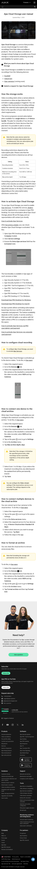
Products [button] (26, 2)
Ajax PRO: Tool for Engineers (27, 736)
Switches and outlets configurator (25, 804)
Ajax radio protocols (6, 755)
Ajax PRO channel (5, 847)
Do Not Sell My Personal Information (10, 861)
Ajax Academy (23, 835)
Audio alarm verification (26, 825)
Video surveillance (6, 736)
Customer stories (5, 774)
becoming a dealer (11, 225)
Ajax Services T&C (5, 863)
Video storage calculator (26, 793)
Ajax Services (6, 208)
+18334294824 (7, 696)
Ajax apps (29, 360)
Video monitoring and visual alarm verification (27, 822)
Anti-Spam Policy (25, 861)
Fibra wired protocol (6, 753)
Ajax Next (3, 845)
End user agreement (17, 863)
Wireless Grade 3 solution (7, 782)
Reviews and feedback (7, 849)
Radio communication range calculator (27, 801)
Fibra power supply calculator (27, 808)
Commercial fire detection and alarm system (9, 779)
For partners (23, 833)
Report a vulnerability (25, 856)
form (22, 215)
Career (3, 842)
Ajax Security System (25, 734)
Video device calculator (26, 795)
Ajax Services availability (26, 791)
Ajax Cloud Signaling (25, 750)
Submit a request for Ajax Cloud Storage (18, 86)
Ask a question (18, 654)
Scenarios (22, 755)
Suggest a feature (8, 718)
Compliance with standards (27, 778)
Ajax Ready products (6, 750)
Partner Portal (23, 838)
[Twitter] (18, 724)
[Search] (35, 7)
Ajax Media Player (24, 753)
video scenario (15, 103)
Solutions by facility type (7, 776)
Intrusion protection (6, 734)
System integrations (6, 748)
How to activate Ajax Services (12, 221)
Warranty (25, 863)
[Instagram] (12, 724)
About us (3, 835)
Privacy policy (15, 856)
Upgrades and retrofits (6, 795)
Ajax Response (23, 743)
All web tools (23, 810)
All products (4, 743)
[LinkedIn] (23, 724)
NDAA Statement (16, 859)
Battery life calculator (25, 797)
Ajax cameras (9, 81)
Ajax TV (22, 746)
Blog (2, 833)
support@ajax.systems (9, 698)
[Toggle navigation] (34, 2)
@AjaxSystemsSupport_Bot (10, 701)
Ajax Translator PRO (25, 748)
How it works (4, 798)
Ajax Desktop (23, 739)
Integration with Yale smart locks (8, 790)
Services (3, 746)
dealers (30, 208)
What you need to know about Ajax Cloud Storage (19, 65)
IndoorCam (8, 79)
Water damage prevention (7, 793)
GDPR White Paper (5, 859)
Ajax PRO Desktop (24, 741)
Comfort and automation (7, 741)
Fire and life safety (6, 739)
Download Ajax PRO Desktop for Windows (16, 300)
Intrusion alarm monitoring (26, 819)
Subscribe (6, 673)
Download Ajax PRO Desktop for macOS (15, 304)
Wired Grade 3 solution (7, 785)
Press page (4, 838)
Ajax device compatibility (26, 786)
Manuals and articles (25, 774)
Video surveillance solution (8, 787)
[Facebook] (2, 724)
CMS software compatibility (26, 788)
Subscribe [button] (6, 687)
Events (3, 840)
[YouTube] (7, 724)
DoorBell (7, 76)
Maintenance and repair (26, 776)
